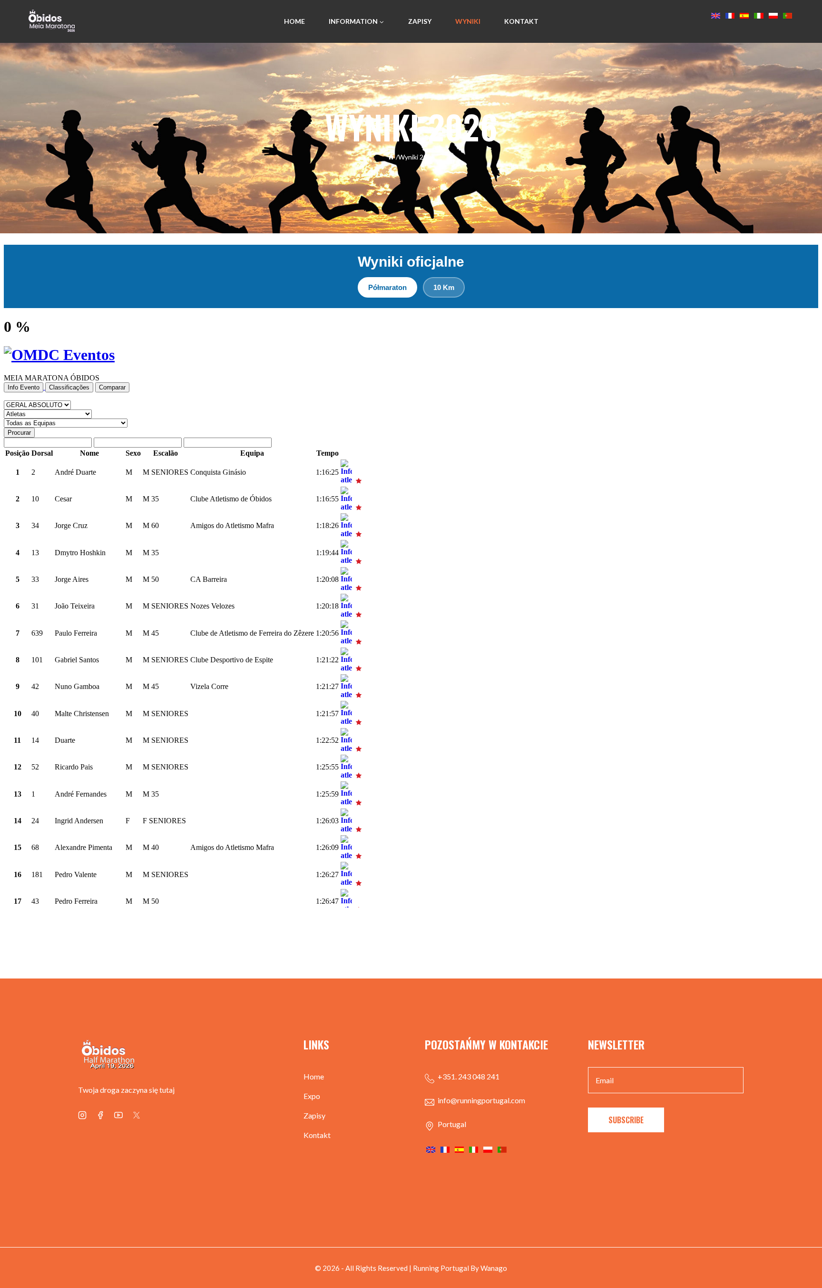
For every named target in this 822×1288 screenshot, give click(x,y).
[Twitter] (136, 1115)
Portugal (452, 1123)
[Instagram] (82, 1115)
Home (294, 21)
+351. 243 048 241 (468, 1076)
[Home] (391, 157)
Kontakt (521, 21)
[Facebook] (100, 1115)
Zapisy (419, 21)
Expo (311, 1095)
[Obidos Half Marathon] (52, 22)
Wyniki (467, 21)
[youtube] (118, 1115)
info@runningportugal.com (481, 1100)
